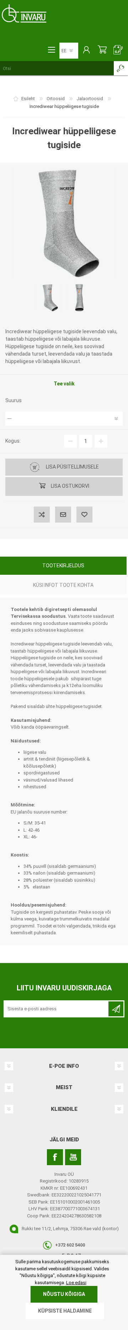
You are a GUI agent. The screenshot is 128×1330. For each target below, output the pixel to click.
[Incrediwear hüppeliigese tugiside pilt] (49, 297)
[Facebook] (55, 1157)
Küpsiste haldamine (65, 1311)
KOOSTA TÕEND (118, 50)
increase (101, 441)
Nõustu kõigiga (64, 1294)
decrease (70, 441)
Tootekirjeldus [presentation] (63, 565)
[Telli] (115, 1008)
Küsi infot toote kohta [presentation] (63, 585)
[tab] (63, 566)
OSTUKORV (102, 50)
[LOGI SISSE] (86, 50)
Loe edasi (76, 1282)
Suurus (13, 400)
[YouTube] (73, 1157)
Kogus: (13, 441)
